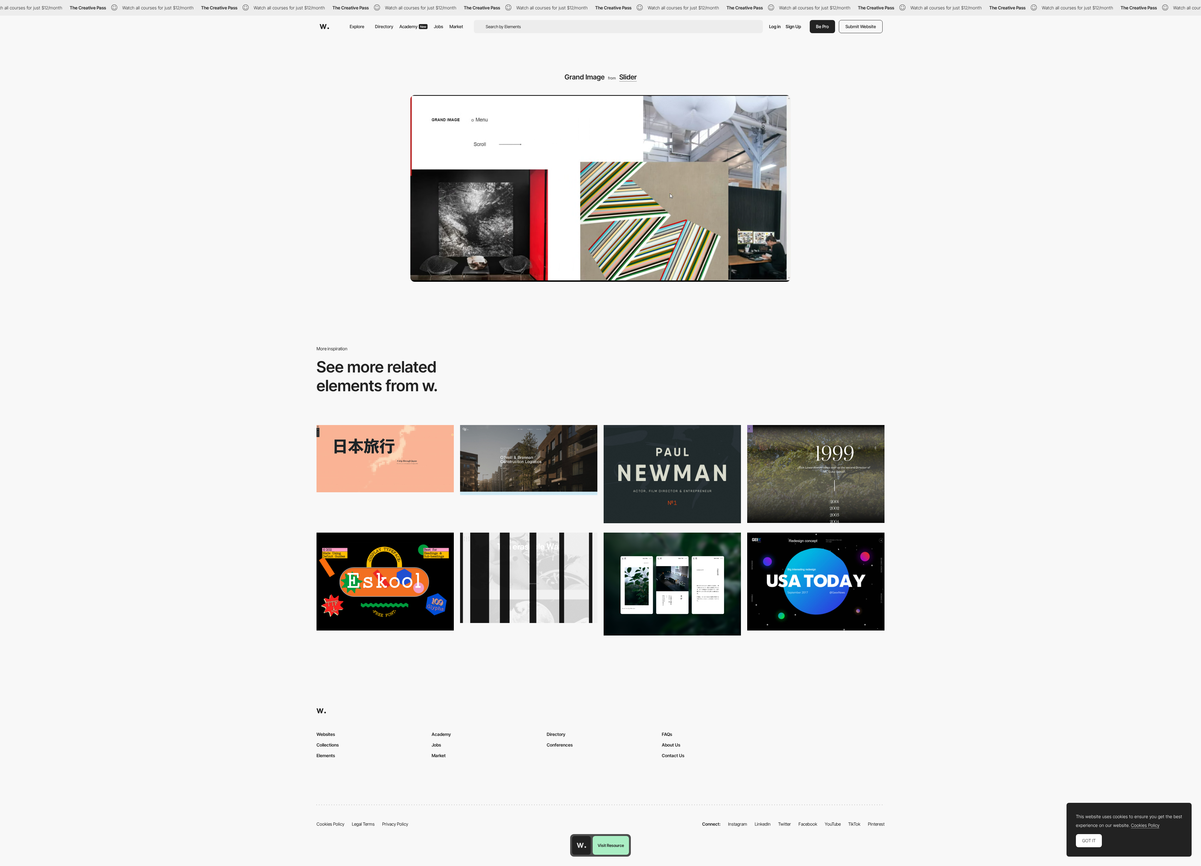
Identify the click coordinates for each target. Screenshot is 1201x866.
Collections (328, 744)
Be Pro (822, 26)
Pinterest (876, 824)
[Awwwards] (324, 26)
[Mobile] (672, 584)
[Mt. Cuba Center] (815, 474)
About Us (671, 744)
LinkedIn (763, 824)
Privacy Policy (395, 824)
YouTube (833, 824)
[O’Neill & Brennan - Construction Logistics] (528, 460)
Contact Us (673, 755)
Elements (326, 755)
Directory (384, 26)
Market (456, 26)
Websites (326, 734)
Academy (412, 26)
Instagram (737, 824)
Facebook (807, 824)
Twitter (784, 824)
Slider (628, 76)
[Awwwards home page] (581, 845)
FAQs (667, 734)
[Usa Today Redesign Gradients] (815, 582)
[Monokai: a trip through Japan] (385, 458)
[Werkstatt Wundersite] (528, 578)
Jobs (438, 26)
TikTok (854, 824)
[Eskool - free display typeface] (385, 582)
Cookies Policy (330, 824)
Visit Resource (611, 845)
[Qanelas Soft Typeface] (672, 474)
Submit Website (860, 26)
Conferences (560, 744)
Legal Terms (363, 824)
